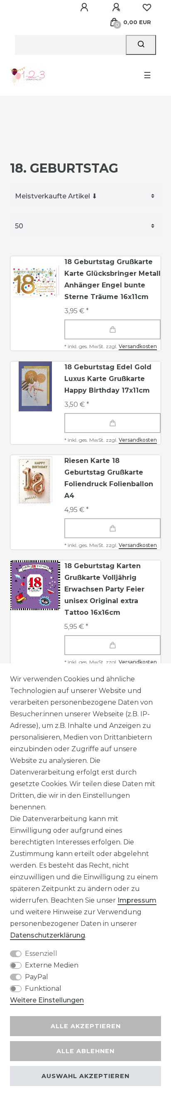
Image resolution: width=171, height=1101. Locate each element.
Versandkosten (138, 346)
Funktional (43, 988)
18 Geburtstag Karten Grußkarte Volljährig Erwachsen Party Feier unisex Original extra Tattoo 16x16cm (104, 589)
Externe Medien (51, 965)
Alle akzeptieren (86, 1026)
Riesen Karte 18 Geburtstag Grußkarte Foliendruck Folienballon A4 (108, 478)
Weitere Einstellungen (47, 1000)
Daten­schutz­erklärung (47, 935)
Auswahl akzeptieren (85, 1076)
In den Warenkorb (112, 329)
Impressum (136, 900)
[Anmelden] (85, 7)
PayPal (36, 977)
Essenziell (41, 953)
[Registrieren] (117, 7)
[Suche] (141, 45)
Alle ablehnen (85, 1051)
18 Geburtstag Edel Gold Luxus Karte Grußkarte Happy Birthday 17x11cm (107, 378)
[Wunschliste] (147, 7)
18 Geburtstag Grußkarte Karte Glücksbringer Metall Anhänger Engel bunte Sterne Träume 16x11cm (112, 279)
